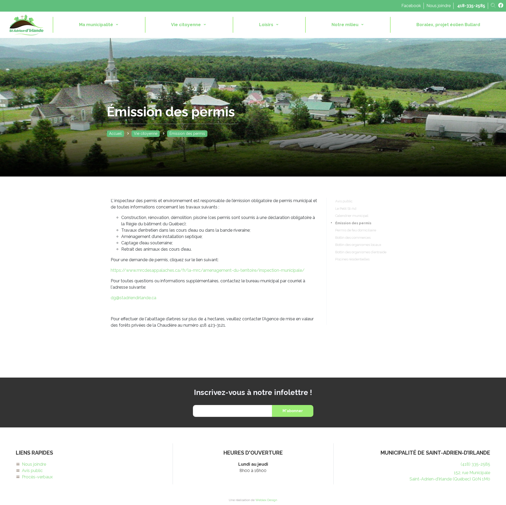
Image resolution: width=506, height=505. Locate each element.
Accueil (115, 133)
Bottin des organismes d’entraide (360, 252)
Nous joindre (438, 5)
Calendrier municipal (351, 216)
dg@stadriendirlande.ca (133, 297)
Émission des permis (353, 223)
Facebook (411, 5)
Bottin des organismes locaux (358, 245)
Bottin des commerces (353, 238)
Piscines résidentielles (352, 259)
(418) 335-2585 (475, 464)
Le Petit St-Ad (345, 209)
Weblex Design (266, 500)
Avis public (344, 201)
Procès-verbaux (37, 476)
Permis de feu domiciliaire (355, 230)
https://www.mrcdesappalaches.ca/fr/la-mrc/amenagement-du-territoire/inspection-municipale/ (208, 270)
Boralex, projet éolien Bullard (448, 24)
